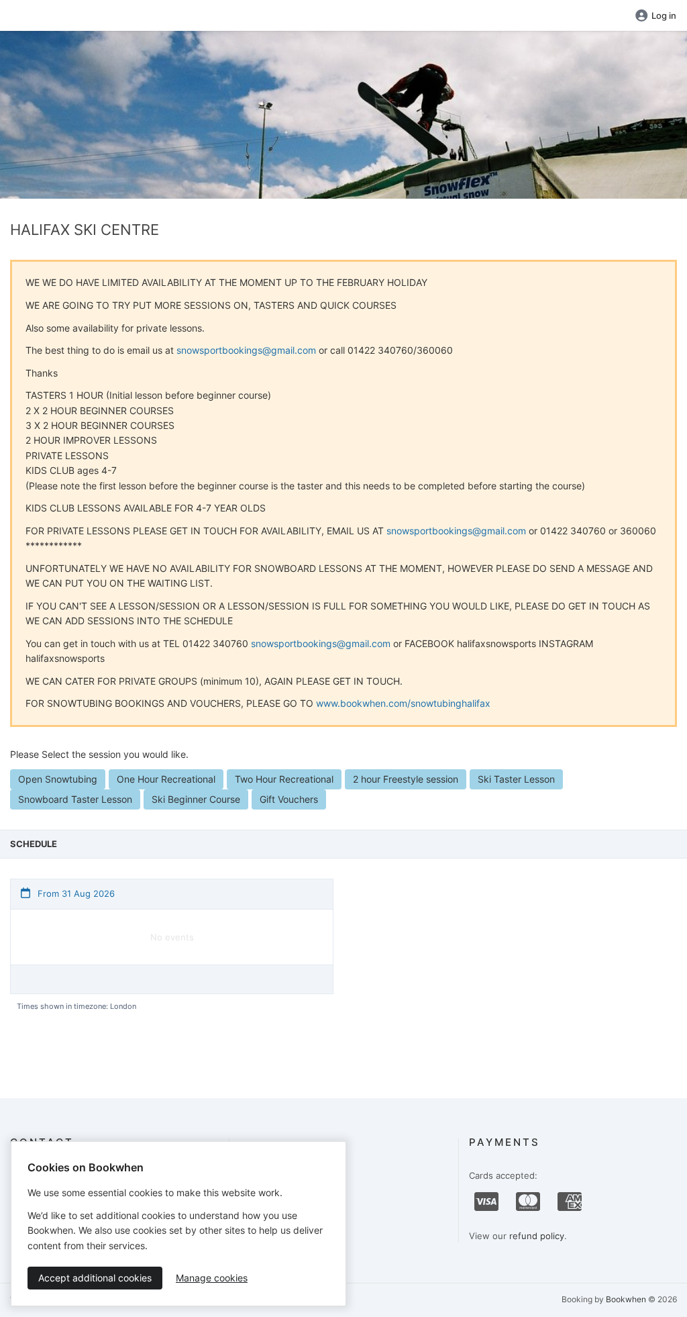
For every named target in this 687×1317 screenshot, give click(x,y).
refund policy (536, 1235)
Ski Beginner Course (196, 799)
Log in (663, 15)
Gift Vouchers (289, 799)
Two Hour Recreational (284, 779)
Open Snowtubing (57, 779)
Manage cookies (212, 1277)
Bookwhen (626, 1299)
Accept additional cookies (95, 1277)
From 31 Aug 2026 (75, 893)
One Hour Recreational (166, 779)
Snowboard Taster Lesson (75, 799)
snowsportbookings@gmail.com (246, 350)
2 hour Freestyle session (405, 779)
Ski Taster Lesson (516, 779)
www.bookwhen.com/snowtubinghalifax (403, 703)
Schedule (33, 843)
